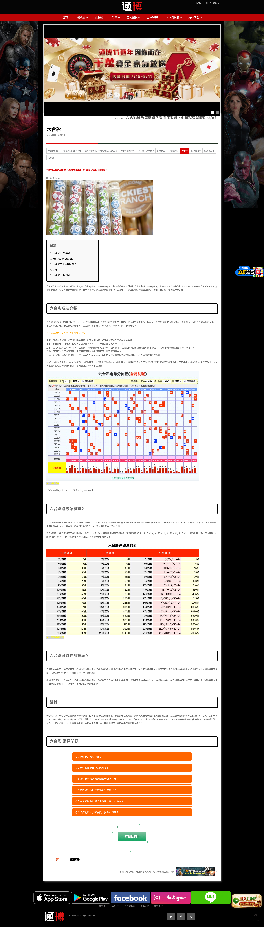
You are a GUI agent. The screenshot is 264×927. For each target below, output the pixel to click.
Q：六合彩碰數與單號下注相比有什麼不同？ (99, 801)
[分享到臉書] (181, 916)
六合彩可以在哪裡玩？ (65, 264)
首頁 (65, 17)
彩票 (115, 17)
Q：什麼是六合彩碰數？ (88, 757)
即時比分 (161, 150)
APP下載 (194, 17)
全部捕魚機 (53, 150)
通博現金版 (168, 719)
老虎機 (81, 17)
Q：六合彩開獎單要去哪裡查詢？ (93, 768)
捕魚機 (99, 17)
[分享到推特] (171, 916)
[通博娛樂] (132, 70)
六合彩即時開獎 (127, 150)
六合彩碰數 (51, 522)
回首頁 (199, 3)
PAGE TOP (255, 920)
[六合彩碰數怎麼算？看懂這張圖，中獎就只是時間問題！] (99, 207)
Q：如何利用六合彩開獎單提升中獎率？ (97, 812)
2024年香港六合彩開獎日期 (79, 490)
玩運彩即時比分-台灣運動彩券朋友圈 (101, 150)
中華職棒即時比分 (146, 150)
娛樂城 (102, 905)
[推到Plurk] (57, 859)
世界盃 (51, 157)
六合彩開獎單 (183, 715)
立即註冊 (207, 3)
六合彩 (121, 118)
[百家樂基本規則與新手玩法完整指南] (132, 5)
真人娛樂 (132, 17)
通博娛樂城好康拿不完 (71, 150)
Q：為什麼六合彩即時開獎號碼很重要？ (97, 779)
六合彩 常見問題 (61, 275)
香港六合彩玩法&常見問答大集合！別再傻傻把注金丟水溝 (147, 871)
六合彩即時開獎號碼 (99, 719)
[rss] (191, 916)
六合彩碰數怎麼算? (63, 259)
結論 (55, 269)
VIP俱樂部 (173, 17)
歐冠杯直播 (209, 150)
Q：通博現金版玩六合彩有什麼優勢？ (95, 790)
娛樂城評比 (159, 905)
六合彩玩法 (201, 321)
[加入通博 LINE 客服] (246, 901)
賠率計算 (144, 905)
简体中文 (217, 3)
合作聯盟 (152, 17)
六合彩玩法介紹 (61, 253)
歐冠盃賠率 (196, 150)
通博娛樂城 (173, 150)
